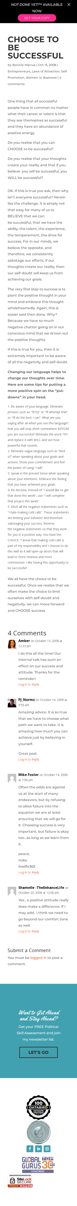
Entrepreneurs (19, 71)
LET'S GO (38, 1052)
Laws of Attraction (46, 71)
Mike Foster (28, 774)
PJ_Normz (26, 699)
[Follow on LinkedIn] (38, 1148)
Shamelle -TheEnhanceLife (41, 887)
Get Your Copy (37, 18)
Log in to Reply (28, 684)
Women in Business (41, 78)
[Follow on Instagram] (47, 1148)
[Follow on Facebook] (30, 1148)
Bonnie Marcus (24, 65)
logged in (38, 958)
